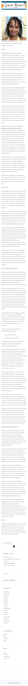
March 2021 (6, 602)
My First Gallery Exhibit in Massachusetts (12, 559)
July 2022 (5, 598)
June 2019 (5, 612)
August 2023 (6, 591)
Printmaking (6, 638)
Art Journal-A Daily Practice (9, 565)
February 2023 (6, 594)
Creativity (5, 634)
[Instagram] (14, 546)
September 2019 (7, 608)
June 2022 (5, 600)
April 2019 (6, 614)
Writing (5, 640)
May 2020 (5, 606)
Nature (5, 636)
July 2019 (5, 610)
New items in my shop (8, 557)
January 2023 (6, 596)
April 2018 (6, 622)
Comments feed (7, 656)
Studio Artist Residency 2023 (9, 563)
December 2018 (7, 620)
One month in (6, 561)
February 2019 (6, 616)
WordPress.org (6, 658)
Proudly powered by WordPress (14, 682)
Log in (5, 652)
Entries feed (6, 654)
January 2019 (6, 618)
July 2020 (5, 604)
